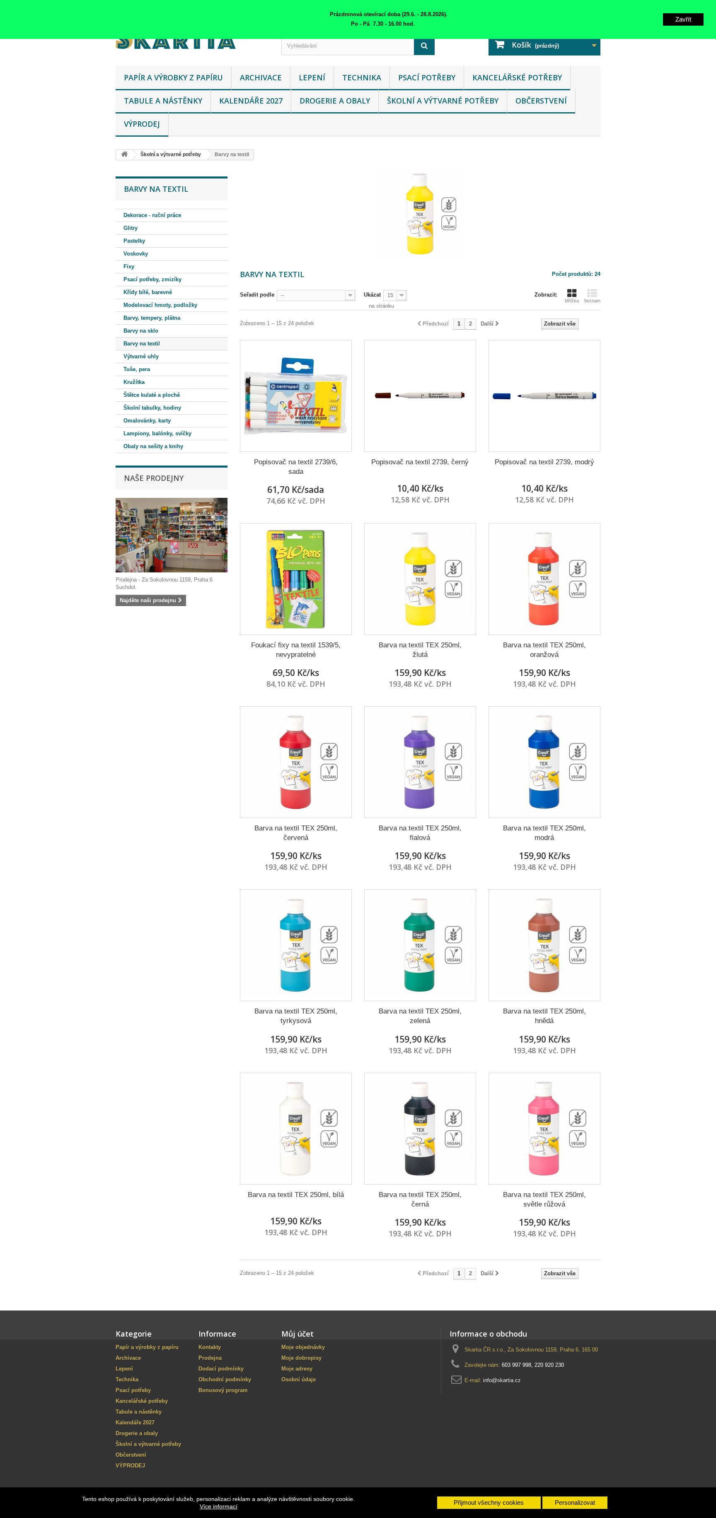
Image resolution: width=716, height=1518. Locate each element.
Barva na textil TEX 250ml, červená (295, 833)
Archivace (261, 77)
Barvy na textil (141, 343)
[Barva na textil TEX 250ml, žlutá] (420, 579)
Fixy (128, 266)
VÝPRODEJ (142, 124)
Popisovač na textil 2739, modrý (544, 462)
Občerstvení (541, 101)
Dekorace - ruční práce (152, 215)
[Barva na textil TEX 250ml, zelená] (420, 945)
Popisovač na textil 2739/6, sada (296, 466)
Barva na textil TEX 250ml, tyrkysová (295, 1016)
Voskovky (135, 254)
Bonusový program (223, 1390)
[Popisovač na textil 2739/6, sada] (296, 396)
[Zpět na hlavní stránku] (124, 155)
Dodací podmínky (221, 1369)
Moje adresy (296, 1369)
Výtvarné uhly (141, 356)
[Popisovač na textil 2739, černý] (420, 396)
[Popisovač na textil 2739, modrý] (544, 396)
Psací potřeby (426, 77)
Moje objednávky (303, 1347)
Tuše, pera (136, 369)
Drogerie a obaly (335, 101)
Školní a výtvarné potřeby (442, 101)
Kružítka (134, 382)
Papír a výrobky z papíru (173, 77)
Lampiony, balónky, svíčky (157, 433)
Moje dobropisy (301, 1358)
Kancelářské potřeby (517, 77)
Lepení (312, 77)
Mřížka (572, 300)
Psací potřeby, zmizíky (152, 279)
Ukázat (372, 295)
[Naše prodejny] (171, 535)
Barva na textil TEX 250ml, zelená (420, 1016)
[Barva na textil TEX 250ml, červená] (296, 762)
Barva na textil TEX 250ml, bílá (296, 1195)
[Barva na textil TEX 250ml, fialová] (420, 762)
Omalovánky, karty (147, 421)
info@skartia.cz (502, 1380)
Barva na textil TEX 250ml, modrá (544, 833)
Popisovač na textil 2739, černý (420, 462)
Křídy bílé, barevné (147, 292)
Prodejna (210, 1358)
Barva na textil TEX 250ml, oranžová (544, 650)
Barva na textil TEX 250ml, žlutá (420, 650)
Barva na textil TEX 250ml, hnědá (544, 1016)
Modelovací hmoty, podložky (160, 305)
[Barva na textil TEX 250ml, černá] (420, 1128)
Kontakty (209, 1347)
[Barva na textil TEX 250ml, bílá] (296, 1128)
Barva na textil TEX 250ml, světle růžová (544, 1199)
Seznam (592, 300)
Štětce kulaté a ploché (151, 395)
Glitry (130, 228)
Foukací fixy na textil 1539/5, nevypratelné (296, 650)
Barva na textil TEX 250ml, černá (420, 1199)
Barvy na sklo (140, 331)
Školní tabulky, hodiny (152, 408)
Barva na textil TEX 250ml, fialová (420, 833)
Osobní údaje (298, 1379)
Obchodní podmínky (224, 1379)
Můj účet (297, 1334)
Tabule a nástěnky (163, 101)
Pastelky (134, 241)
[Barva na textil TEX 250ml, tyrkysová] (296, 945)
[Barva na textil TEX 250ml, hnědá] (544, 945)
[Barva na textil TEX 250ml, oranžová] (544, 579)
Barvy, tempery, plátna (151, 318)
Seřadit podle (257, 295)
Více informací (218, 1506)
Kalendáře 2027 (251, 101)
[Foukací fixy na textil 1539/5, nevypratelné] (296, 579)
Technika (361, 77)
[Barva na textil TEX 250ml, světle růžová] (544, 1128)
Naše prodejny (154, 478)
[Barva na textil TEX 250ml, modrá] (544, 762)
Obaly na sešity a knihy (153, 446)
